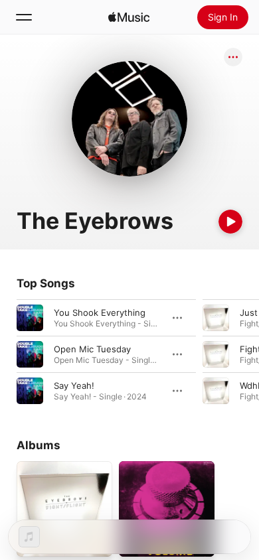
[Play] (230, 222)
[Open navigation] (24, 17)
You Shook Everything (99, 312)
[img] (128, 17)
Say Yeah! (74, 385)
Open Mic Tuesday (92, 349)
